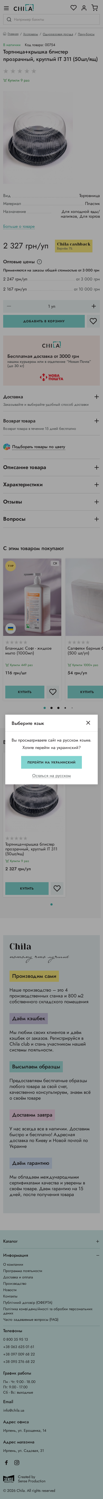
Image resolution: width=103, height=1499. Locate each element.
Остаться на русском (51, 776)
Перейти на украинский (51, 762)
